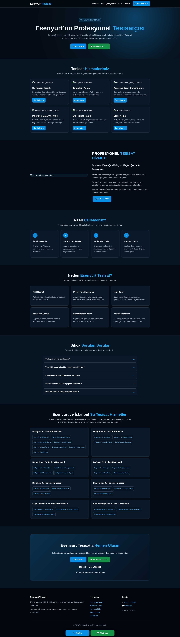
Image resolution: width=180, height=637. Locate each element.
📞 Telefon (77, 633)
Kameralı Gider (95, 609)
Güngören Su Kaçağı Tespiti (123, 437)
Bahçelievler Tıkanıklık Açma (43, 473)
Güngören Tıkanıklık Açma (103, 442)
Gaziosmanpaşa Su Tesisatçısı (104, 509)
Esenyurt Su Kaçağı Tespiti (61, 437)
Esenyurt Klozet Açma (59, 447)
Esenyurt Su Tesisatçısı (41, 437)
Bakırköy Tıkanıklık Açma (42, 493)
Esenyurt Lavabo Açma (41, 447)
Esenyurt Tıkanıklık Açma (62, 442)
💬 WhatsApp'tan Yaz (98, 46)
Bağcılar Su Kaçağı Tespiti (121, 468)
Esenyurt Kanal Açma (41, 452)
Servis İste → (39, 100)
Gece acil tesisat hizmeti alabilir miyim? (62, 392)
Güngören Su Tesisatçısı (102, 437)
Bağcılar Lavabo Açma (121, 473)
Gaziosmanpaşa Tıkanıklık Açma (105, 514)
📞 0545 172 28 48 (141, 4)
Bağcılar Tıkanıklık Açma (102, 473)
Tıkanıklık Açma (96, 606)
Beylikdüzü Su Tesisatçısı (102, 488)
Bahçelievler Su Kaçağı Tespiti (64, 468)
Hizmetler (95, 4)
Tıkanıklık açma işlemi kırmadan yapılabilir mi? (64, 367)
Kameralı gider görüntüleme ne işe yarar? (62, 375)
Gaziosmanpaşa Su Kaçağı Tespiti (129, 509)
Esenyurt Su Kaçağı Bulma (42, 442)
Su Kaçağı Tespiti (96, 602)
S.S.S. (120, 4)
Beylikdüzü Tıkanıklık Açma (103, 493)
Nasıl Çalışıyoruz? (108, 4)
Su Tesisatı (94, 616)
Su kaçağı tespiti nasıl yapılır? (57, 359)
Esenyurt (40, 3)
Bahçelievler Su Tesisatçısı (42, 468)
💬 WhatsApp (127, 606)
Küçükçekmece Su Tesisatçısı (43, 509)
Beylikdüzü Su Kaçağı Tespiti (123, 488)
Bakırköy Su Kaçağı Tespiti (60, 488)
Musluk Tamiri (95, 612)
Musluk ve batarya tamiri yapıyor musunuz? (63, 384)
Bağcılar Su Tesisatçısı (101, 468)
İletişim (127, 4)
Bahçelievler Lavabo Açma (64, 473)
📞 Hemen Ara (78, 46)
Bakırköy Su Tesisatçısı (41, 488)
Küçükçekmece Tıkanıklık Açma (44, 514)
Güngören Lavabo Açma (123, 442)
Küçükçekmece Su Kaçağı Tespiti (67, 509)
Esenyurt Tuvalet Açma (76, 447)
